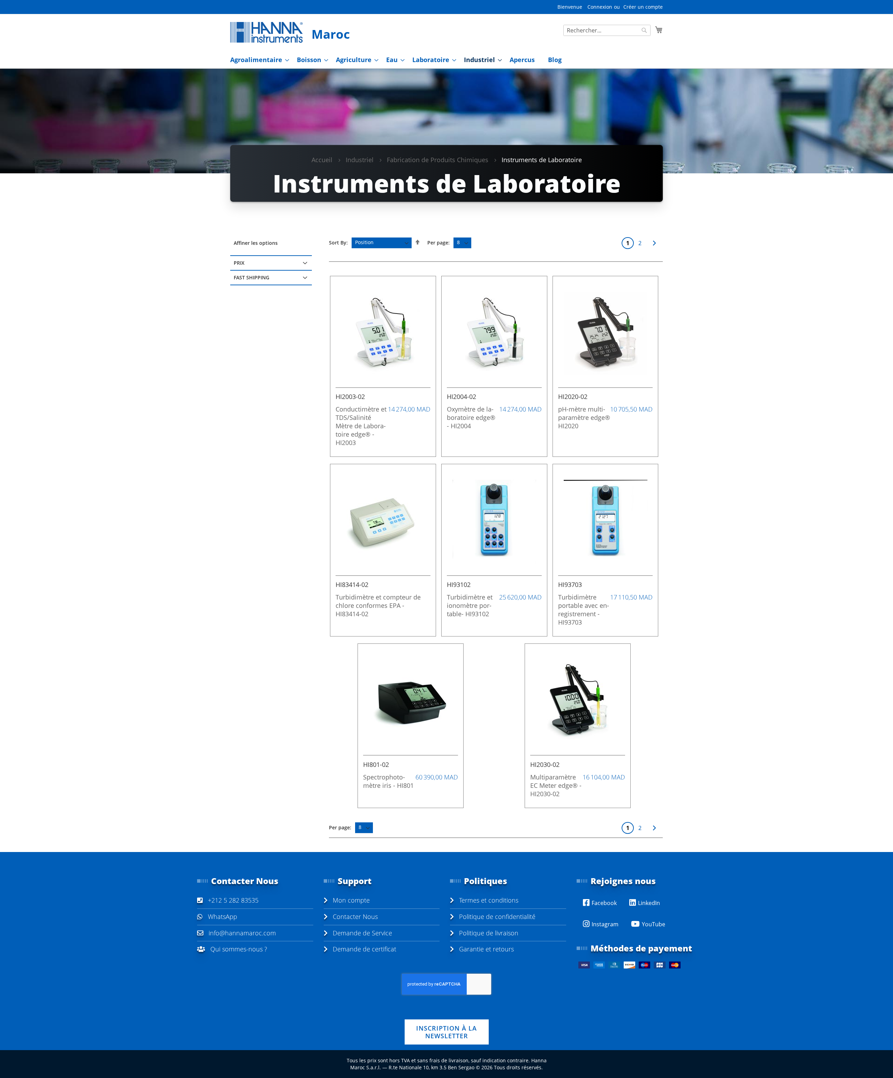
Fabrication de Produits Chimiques (437, 160)
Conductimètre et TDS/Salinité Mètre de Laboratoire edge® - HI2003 (361, 426)
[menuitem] (257, 60)
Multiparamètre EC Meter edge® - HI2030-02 (555, 785)
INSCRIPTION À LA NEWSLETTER (446, 1032)
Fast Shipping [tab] (251, 277)
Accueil (322, 160)
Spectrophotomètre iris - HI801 (388, 781)
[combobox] (607, 30)
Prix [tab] (239, 262)
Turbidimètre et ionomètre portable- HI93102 (470, 605)
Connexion (599, 6)
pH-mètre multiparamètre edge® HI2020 (584, 417)
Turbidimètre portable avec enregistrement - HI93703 (583, 609)
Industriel (360, 160)
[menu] (446, 60)
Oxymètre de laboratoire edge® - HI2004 (471, 417)
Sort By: (338, 242)
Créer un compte (643, 6)
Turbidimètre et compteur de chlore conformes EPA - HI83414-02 (378, 605)
